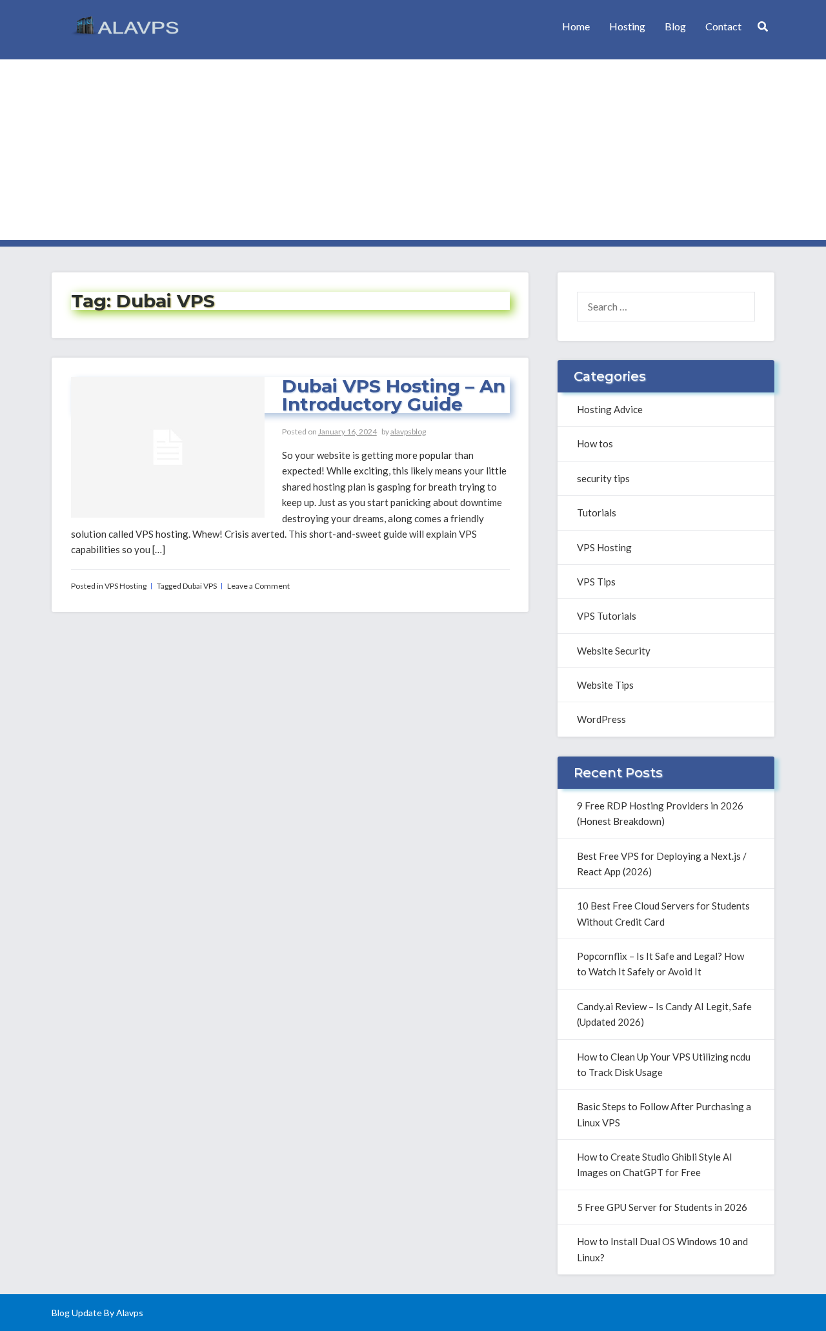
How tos (595, 443)
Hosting (627, 26)
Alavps (129, 1312)
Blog (675, 26)
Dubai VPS (200, 586)
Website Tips (605, 685)
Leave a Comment (258, 586)
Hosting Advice (610, 409)
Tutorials (596, 512)
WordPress (601, 719)
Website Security (613, 650)
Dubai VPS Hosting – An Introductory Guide (393, 395)
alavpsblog (408, 431)
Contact (723, 26)
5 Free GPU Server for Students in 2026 (662, 1207)
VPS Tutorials (606, 616)
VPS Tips (596, 581)
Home (576, 26)
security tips (603, 478)
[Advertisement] (413, 149)
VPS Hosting (125, 586)
